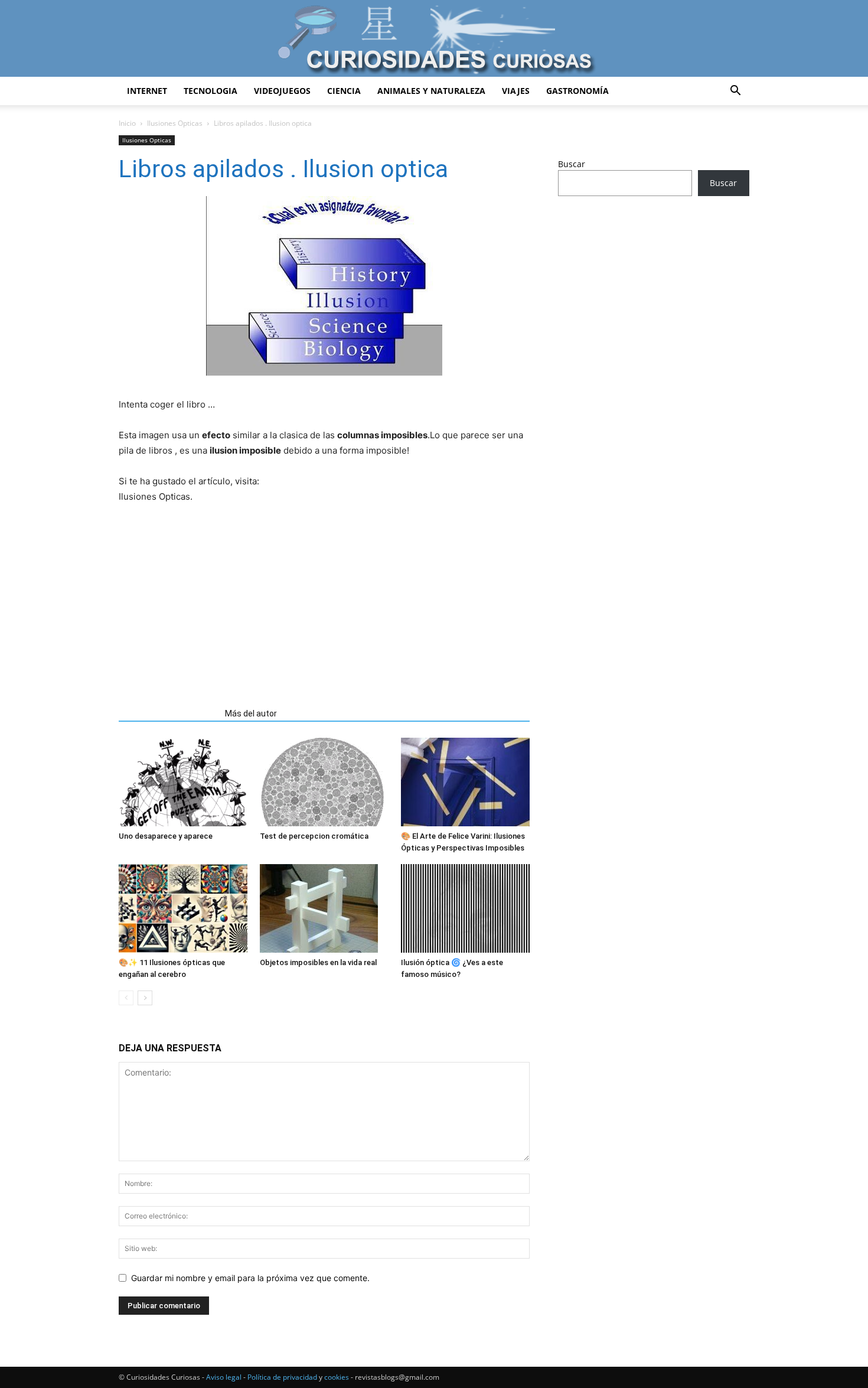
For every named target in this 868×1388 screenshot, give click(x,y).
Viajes (516, 90)
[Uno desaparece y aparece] (183, 782)
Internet (147, 90)
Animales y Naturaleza (431, 90)
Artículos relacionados (168, 713)
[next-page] (145, 998)
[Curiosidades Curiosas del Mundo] (434, 39)
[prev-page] (126, 998)
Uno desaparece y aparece (166, 836)
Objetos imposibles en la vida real (318, 962)
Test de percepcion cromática (314, 836)
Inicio (127, 123)
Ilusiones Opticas (175, 123)
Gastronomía (577, 90)
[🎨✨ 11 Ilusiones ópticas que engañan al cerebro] (183, 908)
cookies (336, 1377)
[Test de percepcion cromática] (324, 782)
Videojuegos (282, 90)
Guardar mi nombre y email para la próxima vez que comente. (250, 1278)
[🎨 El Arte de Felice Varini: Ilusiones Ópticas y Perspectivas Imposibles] (465, 782)
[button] (735, 91)
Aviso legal (224, 1377)
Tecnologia (210, 90)
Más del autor (251, 713)
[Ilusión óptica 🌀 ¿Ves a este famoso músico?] (465, 908)
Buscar (571, 164)
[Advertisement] (324, 593)
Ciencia (344, 90)
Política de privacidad (282, 1377)
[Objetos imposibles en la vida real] (324, 908)
